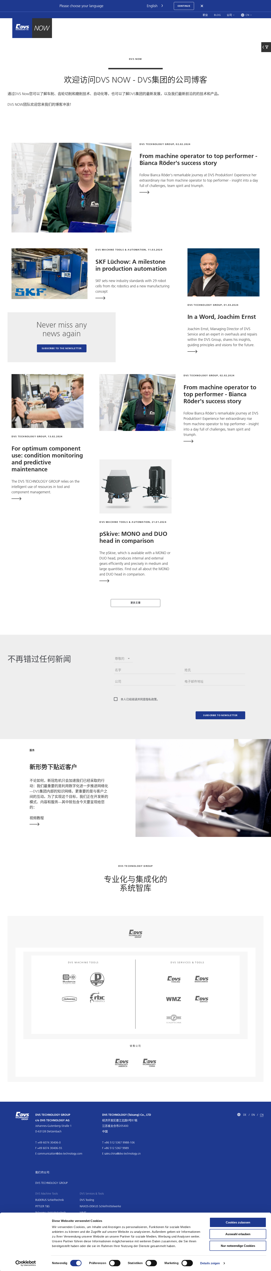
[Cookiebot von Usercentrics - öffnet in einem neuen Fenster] (25, 1263)
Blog (217, 14)
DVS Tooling (87, 1200)
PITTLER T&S (42, 1206)
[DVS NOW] (22, 28)
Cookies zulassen (238, 1222)
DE (244, 1115)
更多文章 (135, 602)
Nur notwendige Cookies (238, 1245)
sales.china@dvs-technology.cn (122, 1153)
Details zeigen (210, 1263)
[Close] (202, 6)
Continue (184, 5)
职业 (205, 14)
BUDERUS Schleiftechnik (49, 1200)
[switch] (114, 1263)
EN (253, 1115)
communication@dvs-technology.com (59, 1153)
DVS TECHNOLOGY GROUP (51, 1183)
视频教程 (37, 818)
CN (261, 1115)
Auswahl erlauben (237, 1234)
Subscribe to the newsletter (62, 348)
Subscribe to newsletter (220, 715)
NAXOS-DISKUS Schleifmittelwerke (100, 1206)
